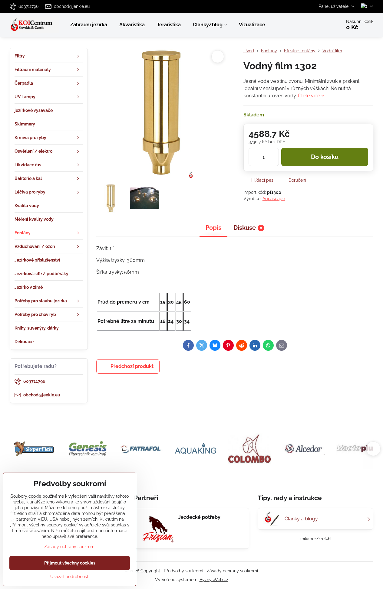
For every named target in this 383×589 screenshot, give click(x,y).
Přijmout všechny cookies (69, 563)
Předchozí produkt (132, 366)
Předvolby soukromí (183, 570)
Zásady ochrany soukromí (232, 570)
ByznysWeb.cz (214, 579)
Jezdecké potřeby (199, 517)
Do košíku (324, 157)
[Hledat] (320, 24)
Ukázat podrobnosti (69, 576)
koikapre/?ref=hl (315, 538)
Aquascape (273, 198)
